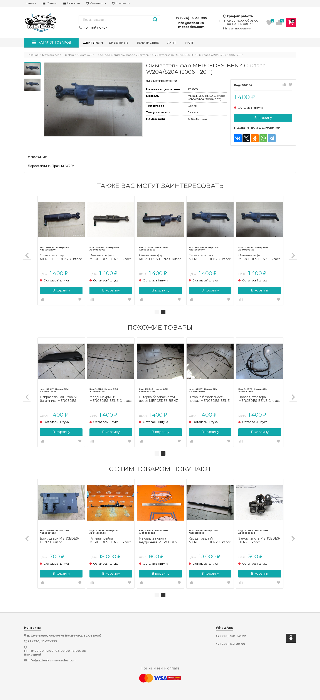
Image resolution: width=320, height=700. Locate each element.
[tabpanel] (160, 250)
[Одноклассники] (255, 138)
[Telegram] (272, 138)
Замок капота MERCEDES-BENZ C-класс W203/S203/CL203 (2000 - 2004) (259, 540)
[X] (246, 138)
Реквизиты (97, 3)
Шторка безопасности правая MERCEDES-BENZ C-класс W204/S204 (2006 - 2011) (209, 399)
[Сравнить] (284, 85)
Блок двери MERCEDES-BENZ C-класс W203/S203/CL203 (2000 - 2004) (60, 540)
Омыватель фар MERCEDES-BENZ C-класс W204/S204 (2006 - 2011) (160, 257)
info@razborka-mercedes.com (191, 25)
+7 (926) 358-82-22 (231, 636)
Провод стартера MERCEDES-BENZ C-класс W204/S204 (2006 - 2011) (259, 399)
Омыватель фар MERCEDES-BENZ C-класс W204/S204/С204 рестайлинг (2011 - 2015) (61, 257)
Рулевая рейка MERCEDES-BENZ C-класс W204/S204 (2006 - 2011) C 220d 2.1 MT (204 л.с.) (110, 540)
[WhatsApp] (263, 138)
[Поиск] (155, 19)
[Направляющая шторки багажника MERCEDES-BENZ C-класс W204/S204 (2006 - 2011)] (61, 361)
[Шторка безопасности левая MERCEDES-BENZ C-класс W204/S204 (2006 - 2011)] (160, 361)
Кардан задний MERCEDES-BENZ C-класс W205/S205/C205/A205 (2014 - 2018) (210, 540)
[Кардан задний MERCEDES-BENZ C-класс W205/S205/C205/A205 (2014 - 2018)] (210, 502)
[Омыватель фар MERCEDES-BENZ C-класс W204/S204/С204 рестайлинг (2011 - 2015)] (61, 219)
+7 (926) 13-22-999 (191, 18)
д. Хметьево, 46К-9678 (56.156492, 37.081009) (64, 635)
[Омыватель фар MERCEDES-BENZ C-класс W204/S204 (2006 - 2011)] (160, 219)
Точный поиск (95, 27)
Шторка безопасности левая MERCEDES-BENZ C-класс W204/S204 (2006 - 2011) (159, 399)
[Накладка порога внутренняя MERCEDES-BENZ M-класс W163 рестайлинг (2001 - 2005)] (160, 502)
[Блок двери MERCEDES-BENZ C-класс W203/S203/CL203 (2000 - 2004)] (61, 502)
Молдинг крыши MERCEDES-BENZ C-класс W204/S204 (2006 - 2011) (110, 399)
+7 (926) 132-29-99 (230, 643)
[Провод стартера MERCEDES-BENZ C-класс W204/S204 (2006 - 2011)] (259, 361)
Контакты (122, 3)
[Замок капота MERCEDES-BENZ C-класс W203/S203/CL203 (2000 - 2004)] (259, 502)
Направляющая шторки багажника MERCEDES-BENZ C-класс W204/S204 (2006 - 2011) (60, 399)
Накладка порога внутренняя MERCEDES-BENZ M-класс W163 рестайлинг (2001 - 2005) (158, 540)
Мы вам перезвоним (238, 28)
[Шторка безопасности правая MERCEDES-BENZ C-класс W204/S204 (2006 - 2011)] (210, 361)
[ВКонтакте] (238, 138)
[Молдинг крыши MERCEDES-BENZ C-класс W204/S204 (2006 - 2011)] (110, 361)
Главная (30, 3)
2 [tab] (163, 312)
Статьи (51, 3)
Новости (73, 3)
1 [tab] (157, 312)
